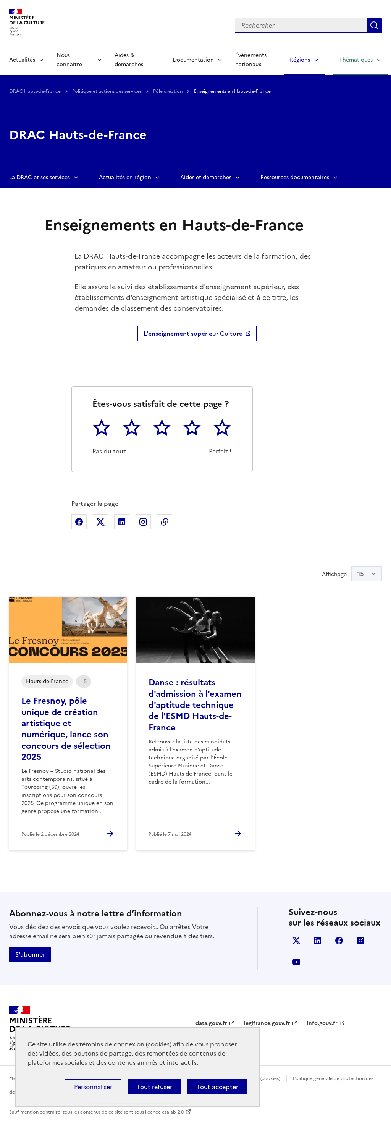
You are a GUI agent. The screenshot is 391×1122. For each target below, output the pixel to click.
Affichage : (343, 573)
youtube (296, 962)
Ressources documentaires (294, 177)
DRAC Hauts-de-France (35, 91)
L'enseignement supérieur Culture (193, 333)
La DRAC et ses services (39, 177)
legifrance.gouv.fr (267, 1023)
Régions (300, 60)
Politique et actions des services (107, 91)
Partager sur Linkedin (121, 521)
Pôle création (168, 91)
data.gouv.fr (211, 1023)
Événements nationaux (251, 59)
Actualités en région (125, 177)
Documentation (193, 60)
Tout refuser (154, 1086)
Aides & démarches (129, 59)
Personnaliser (93, 1086)
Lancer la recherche (374, 25)
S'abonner (30, 954)
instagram (360, 940)
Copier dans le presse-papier (164, 521)
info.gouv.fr (322, 1023)
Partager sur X (100, 521)
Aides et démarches (205, 177)
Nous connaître (69, 59)
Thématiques (356, 60)
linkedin (317, 940)
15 (360, 573)
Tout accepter (217, 1086)
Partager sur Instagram (143, 521)
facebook (339, 940)
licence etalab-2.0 (164, 1112)
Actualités (22, 60)
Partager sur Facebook (79, 521)
